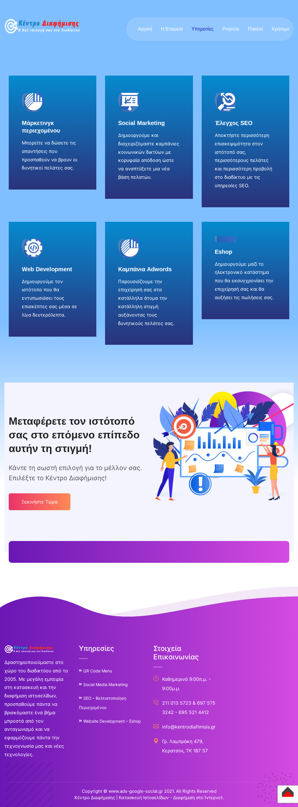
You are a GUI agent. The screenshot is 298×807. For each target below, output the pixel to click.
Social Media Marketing (105, 684)
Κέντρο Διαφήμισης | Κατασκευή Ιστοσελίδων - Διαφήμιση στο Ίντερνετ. (149, 797)
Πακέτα (255, 28)
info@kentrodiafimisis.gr (189, 727)
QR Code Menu (97, 670)
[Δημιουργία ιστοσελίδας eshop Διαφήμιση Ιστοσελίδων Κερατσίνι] (42, 25)
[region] (76, 757)
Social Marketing (141, 123)
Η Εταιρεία (172, 28)
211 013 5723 (176, 703)
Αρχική (145, 28)
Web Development (47, 269)
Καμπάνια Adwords (145, 269)
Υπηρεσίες (202, 28)
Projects (230, 28)
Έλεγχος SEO (234, 123)
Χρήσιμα (280, 28)
